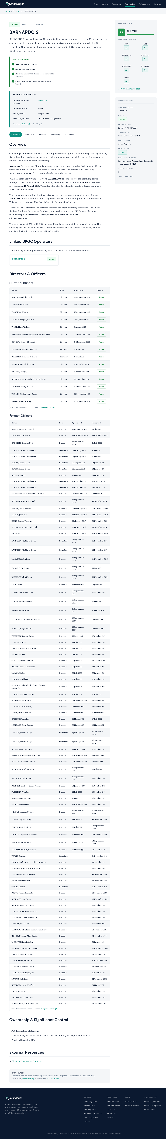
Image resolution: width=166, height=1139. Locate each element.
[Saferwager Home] (14, 4)
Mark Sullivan (53, 1078)
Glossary (111, 1109)
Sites (96, 4)
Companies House (23, 124)
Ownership (55, 134)
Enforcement (144, 4)
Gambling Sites (90, 1101)
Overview (15, 134)
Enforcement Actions (93, 1113)
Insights (157, 4)
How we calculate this (129, 88)
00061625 (41, 100)
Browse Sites (149, 1109)
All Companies (90, 1109)
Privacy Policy (131, 1101)
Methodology (113, 1101)
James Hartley (28, 1078)
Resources (69, 134)
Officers (42, 134)
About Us (111, 1113)
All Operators (89, 1105)
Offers (105, 4)
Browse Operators (152, 1101)
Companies (130, 4)
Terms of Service (132, 1105)
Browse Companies (152, 1105)
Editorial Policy (113, 1105)
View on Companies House (26, 1061)
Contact (110, 1117)
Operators (116, 4)
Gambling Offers (91, 1117)
